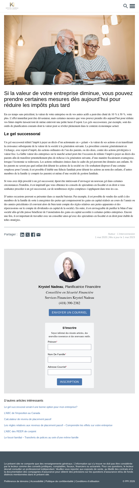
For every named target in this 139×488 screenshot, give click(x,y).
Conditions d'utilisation (87, 481)
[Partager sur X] (28, 235)
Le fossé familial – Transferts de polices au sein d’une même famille (41, 437)
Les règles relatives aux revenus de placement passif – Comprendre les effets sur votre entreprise (58, 425)
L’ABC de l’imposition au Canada (22, 413)
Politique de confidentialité (59, 481)
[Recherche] (126, 6)
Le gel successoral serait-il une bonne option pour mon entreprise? (40, 406)
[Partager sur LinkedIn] (22, 235)
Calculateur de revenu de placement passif (27, 419)
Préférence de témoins (16, 481)
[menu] (132, 6)
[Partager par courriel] (38, 235)
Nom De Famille (57, 354)
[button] (69, 312)
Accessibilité (36, 481)
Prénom (52, 341)
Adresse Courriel (57, 366)
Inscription (69, 381)
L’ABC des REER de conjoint (20, 431)
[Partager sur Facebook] (33, 235)
